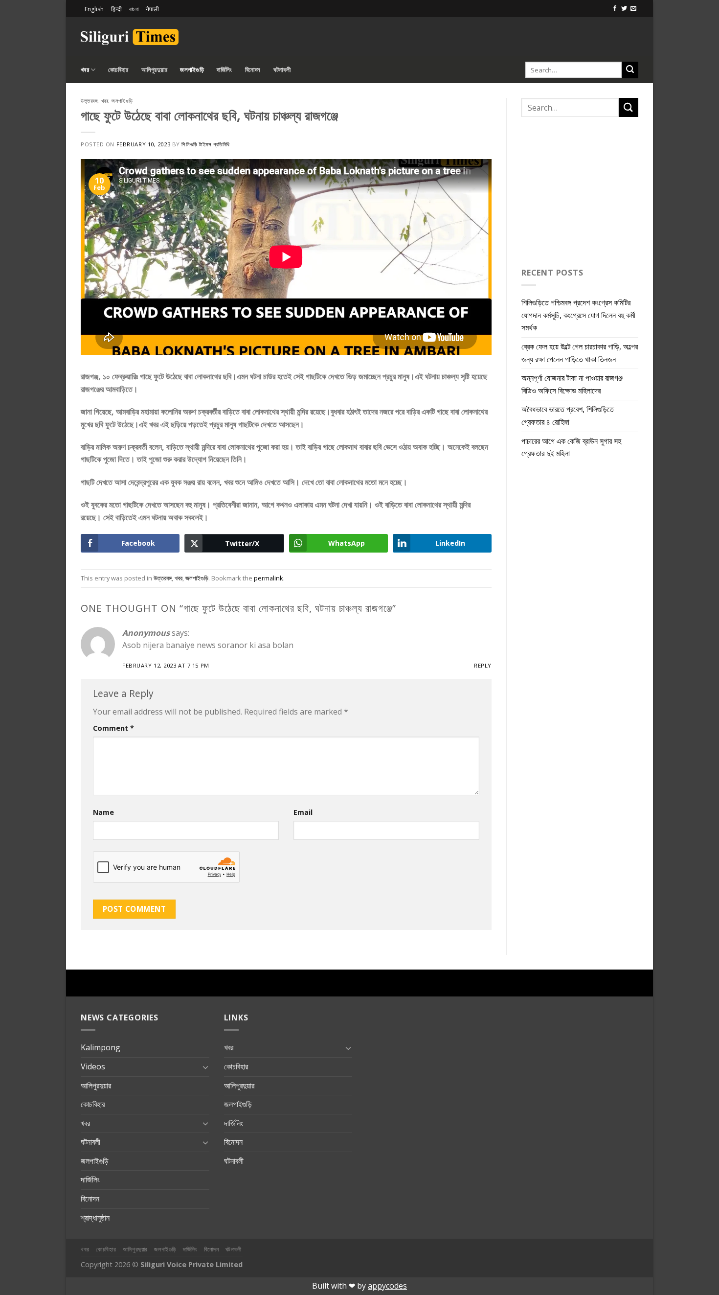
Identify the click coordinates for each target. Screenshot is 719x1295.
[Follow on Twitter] (624, 8)
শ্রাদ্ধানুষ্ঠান (95, 1217)
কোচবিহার (118, 69)
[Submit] (630, 70)
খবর (85, 69)
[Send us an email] (633, 8)
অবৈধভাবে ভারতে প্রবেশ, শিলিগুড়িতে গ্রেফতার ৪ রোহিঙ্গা (567, 415)
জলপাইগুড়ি (192, 69)
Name (103, 812)
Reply (483, 665)
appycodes (387, 1285)
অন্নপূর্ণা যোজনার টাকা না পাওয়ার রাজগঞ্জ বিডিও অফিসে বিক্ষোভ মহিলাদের (572, 384)
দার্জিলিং (224, 69)
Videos (93, 1066)
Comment (113, 728)
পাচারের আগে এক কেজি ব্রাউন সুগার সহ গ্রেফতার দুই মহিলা (571, 447)
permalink (268, 578)
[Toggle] (205, 1067)
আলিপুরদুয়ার (154, 69)
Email (303, 812)
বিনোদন (253, 69)
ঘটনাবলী (282, 69)
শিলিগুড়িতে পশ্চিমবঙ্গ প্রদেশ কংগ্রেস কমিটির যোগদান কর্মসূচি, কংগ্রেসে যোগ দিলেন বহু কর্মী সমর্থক (578, 315)
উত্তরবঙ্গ (89, 100)
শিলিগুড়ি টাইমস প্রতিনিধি (205, 144)
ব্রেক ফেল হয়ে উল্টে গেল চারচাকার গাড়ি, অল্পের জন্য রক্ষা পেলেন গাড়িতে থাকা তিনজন (579, 353)
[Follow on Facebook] (615, 8)
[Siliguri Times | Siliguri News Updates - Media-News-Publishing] (130, 37)
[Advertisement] (523, 35)
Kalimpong (100, 1047)
